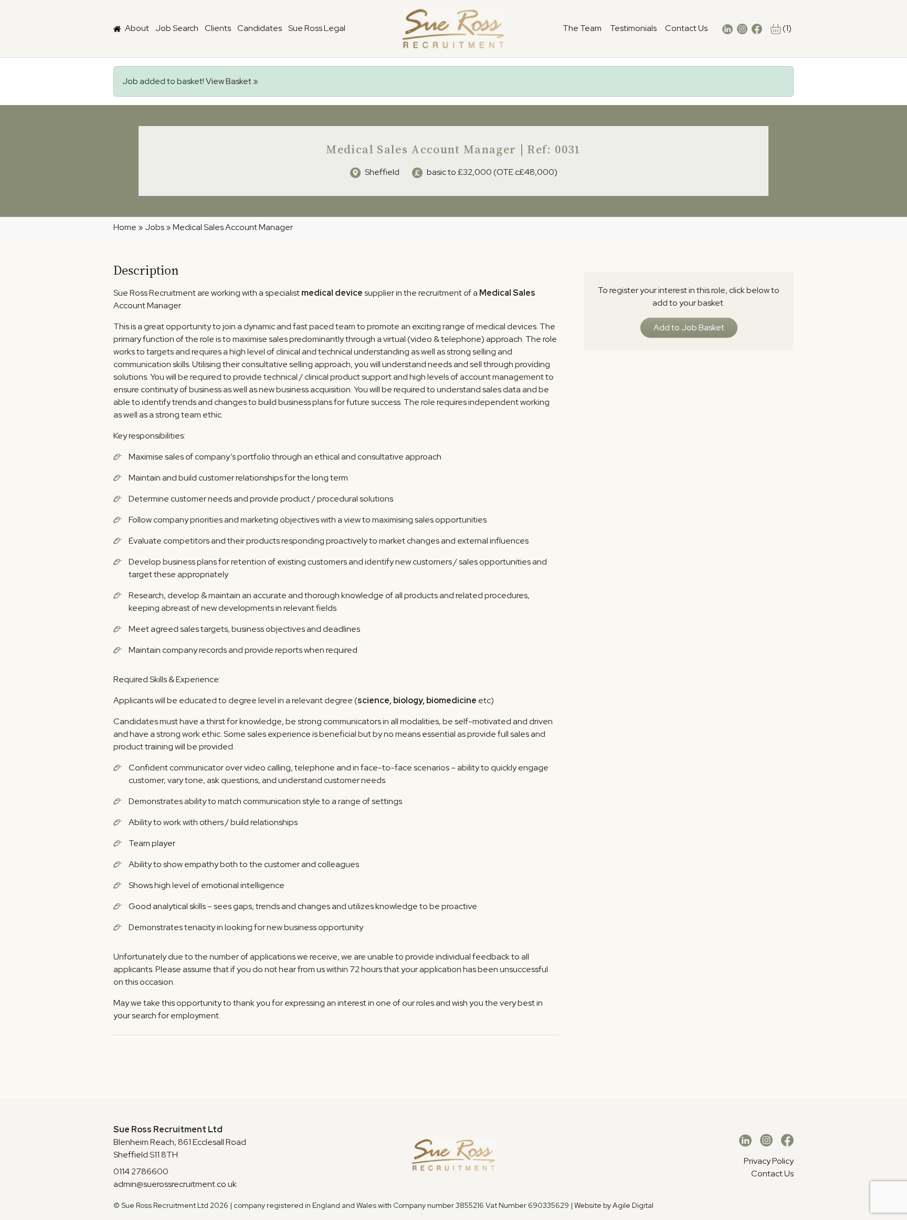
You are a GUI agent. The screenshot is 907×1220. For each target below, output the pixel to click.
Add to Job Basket (688, 327)
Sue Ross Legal (316, 28)
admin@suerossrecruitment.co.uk (175, 1184)
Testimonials (633, 28)
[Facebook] (787, 1139)
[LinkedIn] (745, 1139)
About (137, 28)
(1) (786, 28)
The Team (582, 28)
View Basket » (232, 81)
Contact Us (686, 28)
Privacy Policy (769, 1160)
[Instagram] (766, 1139)
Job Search (176, 28)
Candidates (259, 28)
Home (124, 227)
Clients (218, 28)
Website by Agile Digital (613, 1205)
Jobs (154, 227)
